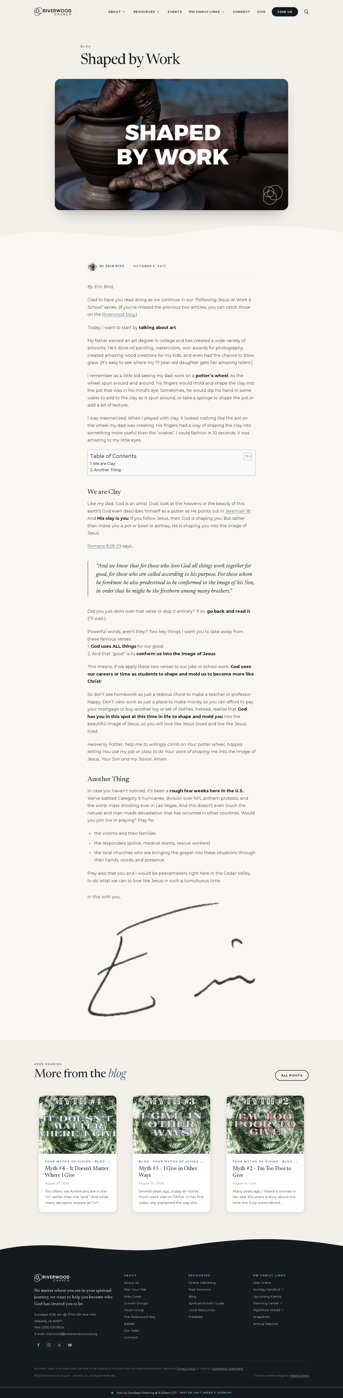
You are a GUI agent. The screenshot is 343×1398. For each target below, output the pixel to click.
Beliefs (129, 1324)
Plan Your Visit (135, 1289)
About (114, 12)
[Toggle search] (306, 12)
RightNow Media (269, 1310)
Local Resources (202, 1310)
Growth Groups (136, 1303)
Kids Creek (132, 1296)
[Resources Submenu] (158, 12)
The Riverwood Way (139, 1317)
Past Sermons (200, 1289)
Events (175, 12)
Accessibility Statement (227, 1368)
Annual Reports (265, 1324)
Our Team (131, 1330)
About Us (131, 1283)
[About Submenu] (123, 12)
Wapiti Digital (299, 1375)
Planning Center (269, 1303)
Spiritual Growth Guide (206, 1303)
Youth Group (134, 1310)
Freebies (196, 1317)
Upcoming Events (267, 1296)
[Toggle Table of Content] (245, 456)
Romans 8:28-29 (104, 546)
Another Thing (107, 469)
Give (261, 12)
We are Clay (104, 463)
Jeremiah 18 (237, 511)
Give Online (262, 1283)
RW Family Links (204, 12)
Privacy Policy (186, 1368)
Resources (144, 12)
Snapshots (261, 1317)
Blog (192, 1296)
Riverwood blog (118, 314)
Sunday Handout (269, 1290)
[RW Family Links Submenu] (223, 12)
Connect (241, 12)
